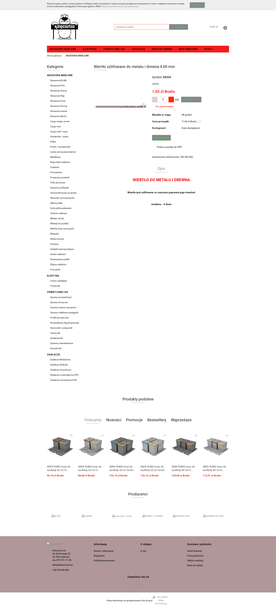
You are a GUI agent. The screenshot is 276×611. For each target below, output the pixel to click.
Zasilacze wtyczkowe (61, 369)
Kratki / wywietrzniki (60, 146)
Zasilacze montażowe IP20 (63, 380)
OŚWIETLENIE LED (58, 292)
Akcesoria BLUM (58, 80)
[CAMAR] (92, 516)
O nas (143, 551)
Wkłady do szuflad (59, 223)
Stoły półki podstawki (60, 208)
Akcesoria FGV (57, 85)
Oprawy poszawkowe (61, 297)
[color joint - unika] (123, 516)
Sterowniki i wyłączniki (61, 328)
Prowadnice (56, 172)
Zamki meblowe (58, 254)
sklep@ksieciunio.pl (62, 565)
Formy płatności (195, 555)
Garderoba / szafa (59, 136)
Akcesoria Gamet (59, 111)
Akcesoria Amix (58, 101)
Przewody (55, 286)
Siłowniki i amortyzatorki (62, 198)
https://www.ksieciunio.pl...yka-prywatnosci (119, 6)
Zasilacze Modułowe (60, 359)
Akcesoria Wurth (58, 116)
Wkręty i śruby (57, 218)
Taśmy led (55, 333)
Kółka (53, 141)
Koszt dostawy (194, 551)
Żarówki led (55, 348)
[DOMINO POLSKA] (214, 516)
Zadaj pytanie (161, 138)
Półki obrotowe (58, 182)
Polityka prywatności (104, 560)
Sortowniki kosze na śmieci (63, 193)
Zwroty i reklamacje (104, 551)
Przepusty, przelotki (59, 177)
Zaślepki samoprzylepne (62, 249)
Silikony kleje (56, 203)
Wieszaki (54, 233)
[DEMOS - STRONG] (153, 516)
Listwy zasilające (58, 280)
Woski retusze (57, 239)
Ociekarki (54, 167)
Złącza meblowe (58, 264)
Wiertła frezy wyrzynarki (62, 228)
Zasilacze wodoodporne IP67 (64, 375)
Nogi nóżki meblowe (60, 162)
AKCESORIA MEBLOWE (60, 75)
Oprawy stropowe (59, 302)
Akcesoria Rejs (57, 95)
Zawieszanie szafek (59, 259)
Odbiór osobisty (195, 560)
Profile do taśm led (59, 317)
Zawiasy (54, 244)
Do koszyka (189, 99)
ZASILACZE (54, 354)
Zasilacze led (56, 338)
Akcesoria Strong (59, 106)
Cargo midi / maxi (59, 131)
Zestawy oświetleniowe (61, 343)
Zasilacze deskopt (59, 364)
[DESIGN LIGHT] (183, 516)
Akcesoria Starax (58, 90)
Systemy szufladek (59, 187)
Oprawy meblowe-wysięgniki (64, 312)
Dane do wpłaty (195, 565)
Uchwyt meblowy (59, 213)
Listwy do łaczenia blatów (63, 152)
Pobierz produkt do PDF (169, 147)
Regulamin (99, 555)
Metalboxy (55, 157)
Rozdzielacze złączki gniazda (64, 322)
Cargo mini (55, 126)
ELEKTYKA (53, 275)
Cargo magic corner (60, 121)
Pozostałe (55, 269)
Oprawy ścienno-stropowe (63, 307)
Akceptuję (197, 5)
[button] (100, 544)
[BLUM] (62, 516)
